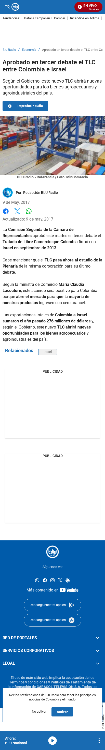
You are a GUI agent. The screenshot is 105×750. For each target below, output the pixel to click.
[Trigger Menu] (7, 7)
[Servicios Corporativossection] (97, 650)
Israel (48, 352)
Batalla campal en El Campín (44, 18)
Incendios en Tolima (84, 18)
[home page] (52, 551)
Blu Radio (9, 50)
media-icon (52, 740)
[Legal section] (97, 663)
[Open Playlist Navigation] (99, 740)
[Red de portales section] (97, 637)
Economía (29, 50)
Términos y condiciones (28, 682)
